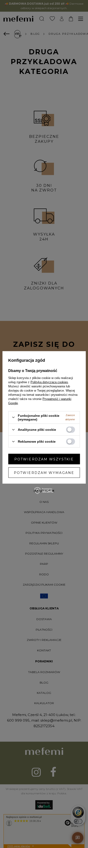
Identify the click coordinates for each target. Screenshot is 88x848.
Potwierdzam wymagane (44, 472)
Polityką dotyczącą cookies (49, 382)
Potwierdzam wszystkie (44, 459)
